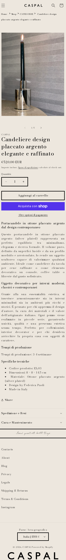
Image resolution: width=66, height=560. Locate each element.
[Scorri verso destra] (41, 128)
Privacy (6, 474)
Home (4, 14)
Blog (4, 466)
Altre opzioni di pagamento (33, 215)
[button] (53, 5)
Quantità (6, 174)
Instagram (8, 507)
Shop (13, 14)
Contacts (7, 449)
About (5, 458)
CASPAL (26, 547)
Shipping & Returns (14, 491)
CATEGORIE (26, 14)
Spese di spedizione (28, 167)
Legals (5, 482)
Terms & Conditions (14, 499)
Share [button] (9, 400)
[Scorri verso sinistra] (25, 128)
